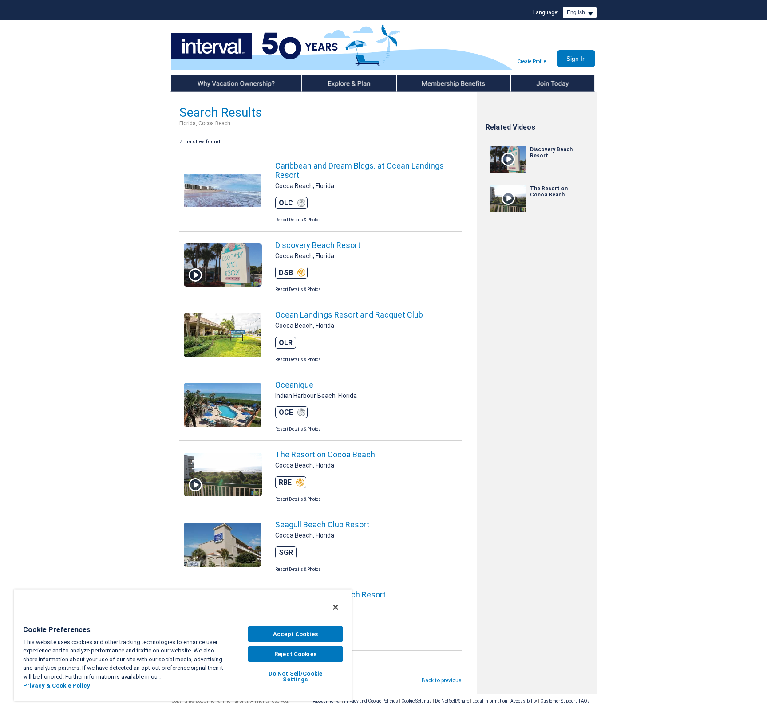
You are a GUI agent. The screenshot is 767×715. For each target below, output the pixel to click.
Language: (545, 12)
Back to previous (442, 680)
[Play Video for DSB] (223, 266)
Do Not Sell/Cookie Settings (295, 676)
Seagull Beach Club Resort (322, 524)
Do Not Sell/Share (452, 701)
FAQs (584, 701)
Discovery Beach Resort (317, 245)
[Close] (335, 607)
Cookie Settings (416, 701)
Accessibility (523, 701)
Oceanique (294, 384)
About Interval (327, 701)
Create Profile (532, 61)
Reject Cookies (295, 654)
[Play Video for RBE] (223, 476)
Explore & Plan (320, 83)
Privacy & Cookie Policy (56, 685)
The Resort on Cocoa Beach (325, 454)
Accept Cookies (295, 634)
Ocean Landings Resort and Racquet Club (349, 314)
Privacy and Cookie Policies (371, 701)
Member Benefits (418, 83)
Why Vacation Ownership (202, 83)
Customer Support (558, 701)
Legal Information (489, 701)
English (576, 12)
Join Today (524, 83)
